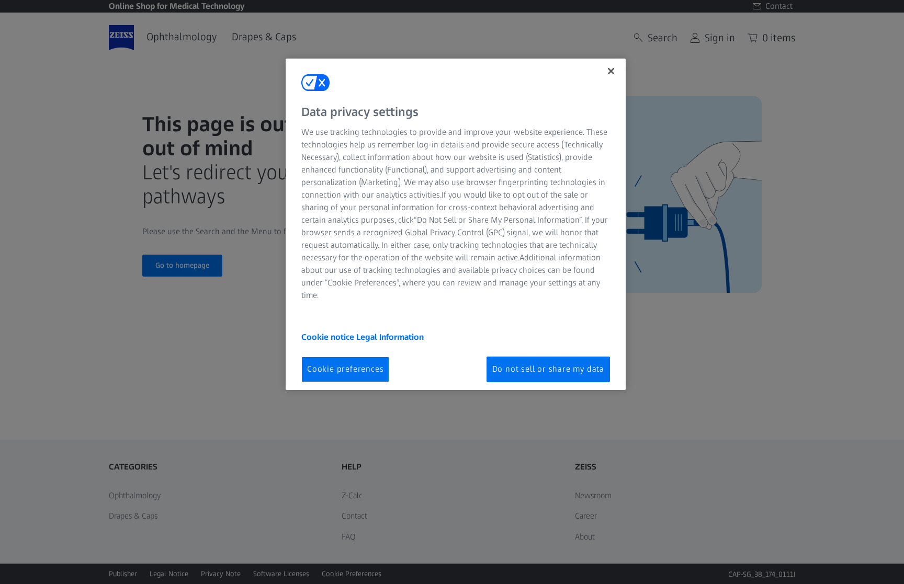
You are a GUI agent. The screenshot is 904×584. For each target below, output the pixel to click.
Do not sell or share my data (548, 369)
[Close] (611, 71)
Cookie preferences (345, 369)
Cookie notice (328, 337)
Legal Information (390, 337)
